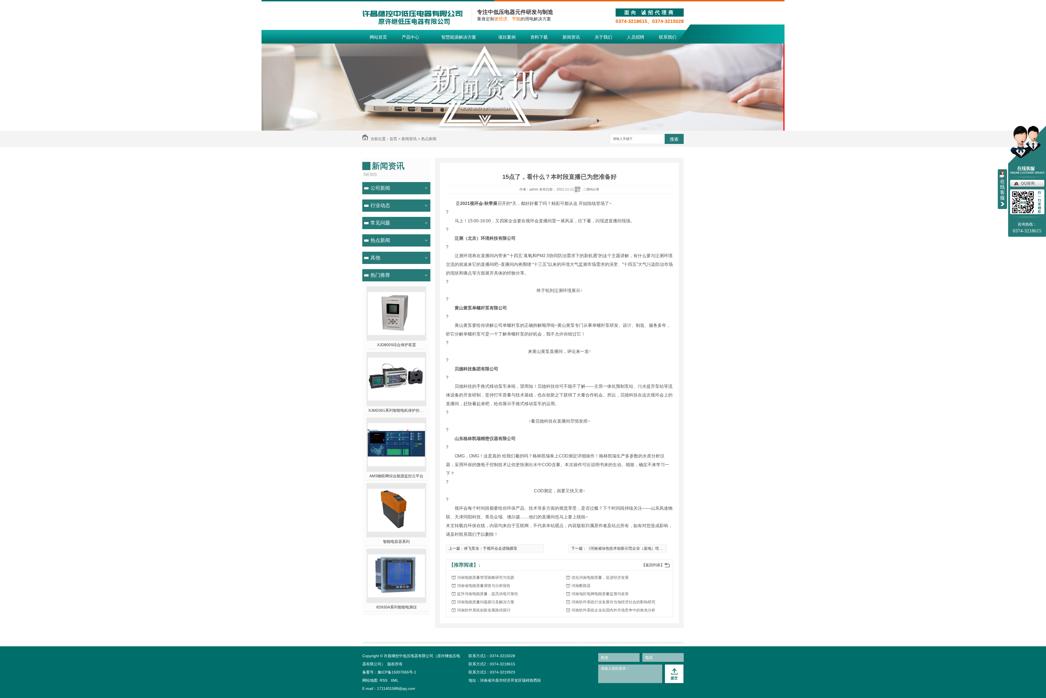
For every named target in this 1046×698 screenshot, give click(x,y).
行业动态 (380, 205)
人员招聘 (635, 37)
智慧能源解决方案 (458, 37)
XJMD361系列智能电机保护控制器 (396, 410)
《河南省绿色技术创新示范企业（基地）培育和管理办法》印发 (639, 548)
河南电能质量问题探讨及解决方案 (485, 602)
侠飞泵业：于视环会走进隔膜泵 (490, 548)
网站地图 (370, 680)
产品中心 (410, 37)
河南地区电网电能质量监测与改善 (600, 594)
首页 (393, 139)
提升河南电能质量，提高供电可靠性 (487, 594)
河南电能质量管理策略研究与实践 (485, 577)
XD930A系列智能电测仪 (396, 607)
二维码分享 (591, 189)
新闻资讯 (571, 37)
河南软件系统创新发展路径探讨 (483, 610)
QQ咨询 (1028, 183)
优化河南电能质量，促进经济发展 (600, 577)
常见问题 (380, 223)
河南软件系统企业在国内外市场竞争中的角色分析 (613, 610)
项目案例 (507, 37)
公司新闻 (380, 188)
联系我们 (667, 37)
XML (395, 680)
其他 (375, 257)
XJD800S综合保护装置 (396, 345)
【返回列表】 (652, 565)
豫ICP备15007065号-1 (397, 672)
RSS (384, 680)
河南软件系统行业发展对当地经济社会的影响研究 (613, 602)
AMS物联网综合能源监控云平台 (396, 476)
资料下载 (539, 37)
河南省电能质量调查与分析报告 (483, 585)
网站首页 (378, 37)
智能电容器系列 (396, 541)
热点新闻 (428, 139)
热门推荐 (380, 275)
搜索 (674, 139)
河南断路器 (581, 585)
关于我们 (603, 37)
